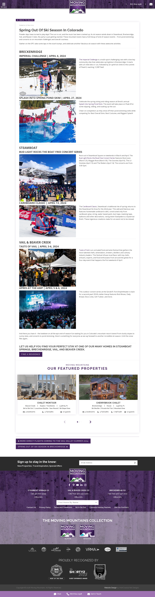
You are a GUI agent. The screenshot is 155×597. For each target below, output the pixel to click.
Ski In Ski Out (80, 507)
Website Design (110, 588)
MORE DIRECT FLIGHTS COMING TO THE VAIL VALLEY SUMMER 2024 (54, 441)
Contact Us (31, 507)
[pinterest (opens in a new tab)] (73, 485)
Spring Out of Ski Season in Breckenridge (42, 447)
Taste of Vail (84, 250)
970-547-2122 (121, 494)
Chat (59, 594)
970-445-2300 (82, 494)
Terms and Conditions (63, 507)
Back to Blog (25, 20)
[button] (90, 422)
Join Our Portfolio (121, 507)
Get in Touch (95, 594)
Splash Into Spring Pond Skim (90, 104)
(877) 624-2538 (76, 594)
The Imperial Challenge (88, 59)
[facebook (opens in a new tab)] (69, 485)
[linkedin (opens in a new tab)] (81, 485)
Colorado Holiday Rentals (100, 507)
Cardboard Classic (90, 206)
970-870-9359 (40, 494)
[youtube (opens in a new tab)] (77, 485)
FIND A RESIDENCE (30, 354)
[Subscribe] (134, 462)
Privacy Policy (45, 507)
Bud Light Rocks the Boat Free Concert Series (97, 158)
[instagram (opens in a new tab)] (85, 485)
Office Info (38, 497)
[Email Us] (151, 4)
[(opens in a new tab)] (46, 387)
